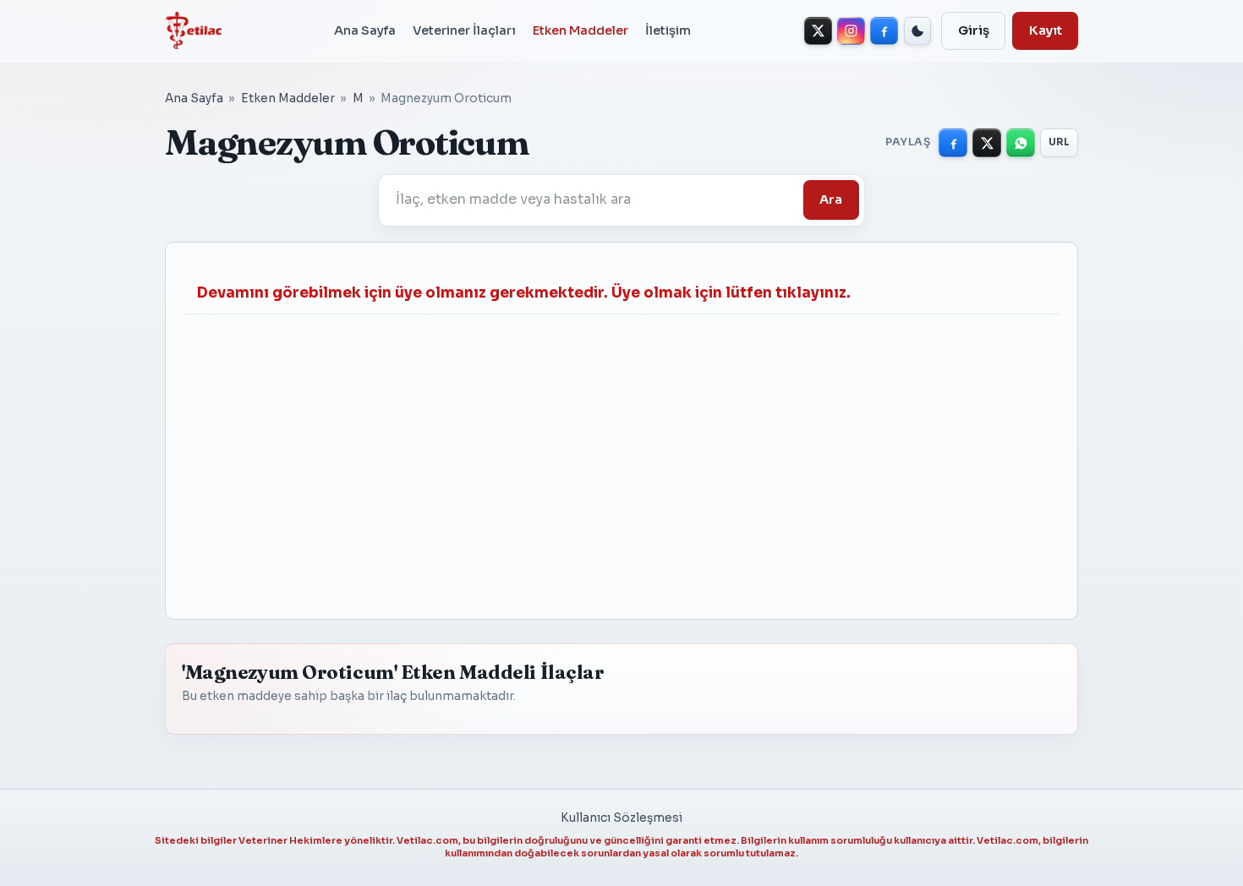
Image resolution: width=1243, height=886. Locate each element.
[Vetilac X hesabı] (818, 31)
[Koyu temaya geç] (918, 31)
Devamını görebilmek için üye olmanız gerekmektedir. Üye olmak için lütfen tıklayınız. (524, 293)
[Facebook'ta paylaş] (953, 143)
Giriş (973, 30)
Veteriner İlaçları (464, 30)
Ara (830, 199)
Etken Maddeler (580, 30)
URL (1060, 142)
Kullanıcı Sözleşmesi (621, 818)
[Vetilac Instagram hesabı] (851, 31)
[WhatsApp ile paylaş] (1020, 143)
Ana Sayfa (365, 30)
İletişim (668, 30)
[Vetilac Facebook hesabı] (884, 31)
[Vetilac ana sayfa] (193, 30)
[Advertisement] (621, 457)
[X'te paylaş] (986, 143)
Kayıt (1045, 30)
